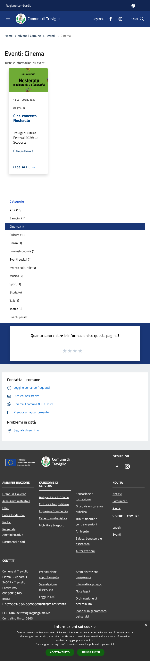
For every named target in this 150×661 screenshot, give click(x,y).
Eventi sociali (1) (20, 259)
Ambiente (82, 531)
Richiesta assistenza (52, 603)
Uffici (5, 508)
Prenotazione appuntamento (49, 574)
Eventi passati (19, 317)
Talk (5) (14, 300)
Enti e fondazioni (13, 515)
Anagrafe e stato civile (54, 497)
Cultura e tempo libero (54, 504)
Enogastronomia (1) (22, 251)
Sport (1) (15, 284)
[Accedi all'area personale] (133, 5)
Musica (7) (16, 275)
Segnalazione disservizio (48, 587)
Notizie (117, 494)
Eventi (50, 35)
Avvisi (116, 508)
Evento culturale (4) (23, 267)
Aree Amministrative (16, 501)
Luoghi (116, 527)
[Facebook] (109, 18)
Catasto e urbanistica (53, 518)
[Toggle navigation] (7, 18)
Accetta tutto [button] (60, 652)
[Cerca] (141, 18)
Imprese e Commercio (53, 511)
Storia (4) (16, 292)
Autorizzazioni (85, 551)
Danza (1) (16, 243)
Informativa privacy (89, 584)
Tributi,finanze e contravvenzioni (86, 521)
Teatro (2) (16, 308)
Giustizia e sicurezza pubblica (89, 509)
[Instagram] (119, 18)
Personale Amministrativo (12, 532)
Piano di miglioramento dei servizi (91, 613)
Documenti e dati (13, 541)
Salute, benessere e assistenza (89, 541)
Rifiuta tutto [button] (90, 652)
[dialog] (75, 641)
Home (8, 35)
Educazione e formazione (84, 496)
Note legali (83, 591)
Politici (6, 522)
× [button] (145, 625)
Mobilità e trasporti (51, 525)
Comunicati (120, 501)
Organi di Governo (14, 494)
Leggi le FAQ (47, 596)
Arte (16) (15, 210)
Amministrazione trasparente (87, 574)
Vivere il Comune (30, 35)
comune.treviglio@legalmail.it (29, 612)
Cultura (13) (17, 234)
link (112, 644)
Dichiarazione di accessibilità (86, 601)
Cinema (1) (17, 226)
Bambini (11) (18, 218)
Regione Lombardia (18, 5)
